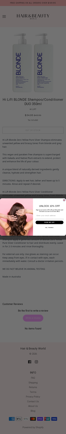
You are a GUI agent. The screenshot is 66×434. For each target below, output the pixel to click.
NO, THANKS (49, 227)
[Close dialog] (64, 200)
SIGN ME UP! (49, 222)
